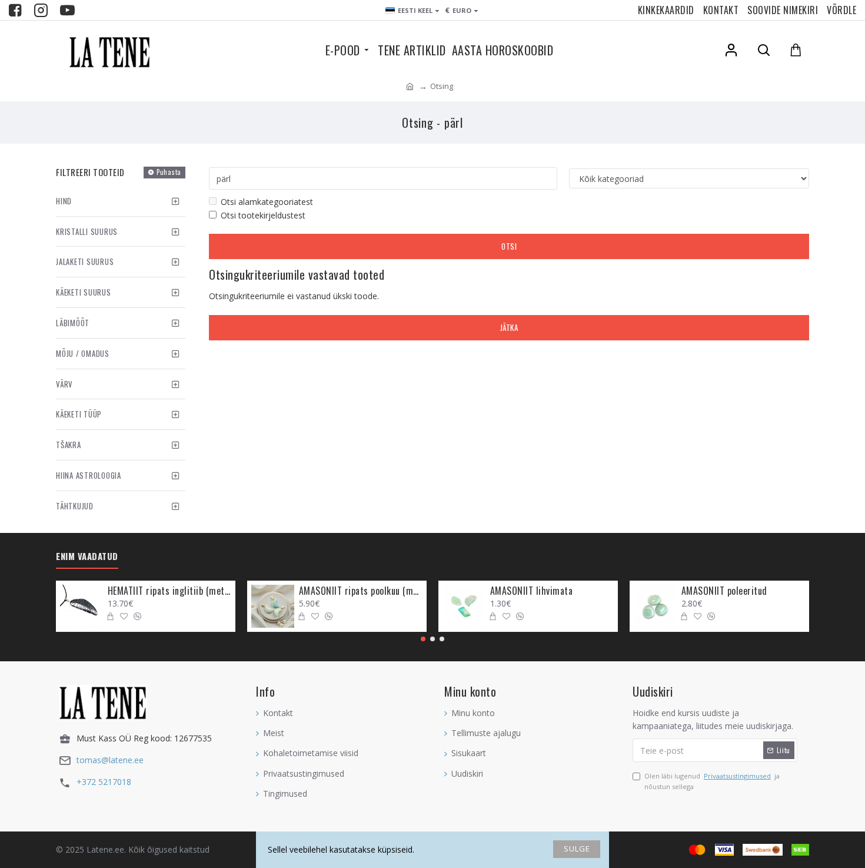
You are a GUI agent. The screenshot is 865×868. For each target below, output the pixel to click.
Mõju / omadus (82, 353)
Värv (64, 384)
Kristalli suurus (87, 231)
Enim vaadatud (87, 556)
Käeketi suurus (83, 292)
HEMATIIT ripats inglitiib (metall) (169, 591)
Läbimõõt (72, 323)
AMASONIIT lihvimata (531, 591)
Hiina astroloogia (88, 475)
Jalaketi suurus (85, 261)
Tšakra (68, 444)
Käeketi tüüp (79, 414)
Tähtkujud (75, 506)
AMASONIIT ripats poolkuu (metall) (360, 591)
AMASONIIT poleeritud (724, 591)
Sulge (577, 848)
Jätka (509, 327)
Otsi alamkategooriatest (267, 201)
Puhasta (169, 172)
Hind (64, 201)
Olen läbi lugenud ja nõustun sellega (712, 781)
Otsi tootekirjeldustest (263, 215)
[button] (423, 639)
